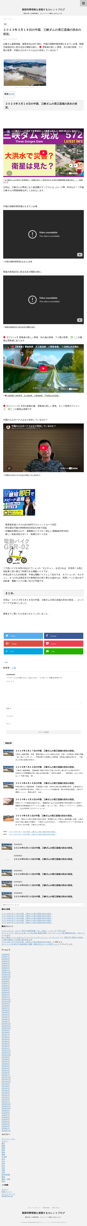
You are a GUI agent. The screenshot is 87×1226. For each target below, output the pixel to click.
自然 (3, 1168)
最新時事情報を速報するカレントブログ (43, 9)
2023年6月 (6, 1037)
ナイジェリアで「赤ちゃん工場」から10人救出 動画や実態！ (25, 933)
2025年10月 (6, 977)
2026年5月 (6, 961)
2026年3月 (6, 966)
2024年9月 (6, 1003)
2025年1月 (6, 997)
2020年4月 (6, 1122)
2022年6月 (6, 1064)
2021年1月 (6, 1102)
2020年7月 (6, 1115)
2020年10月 (6, 1108)
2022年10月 (6, 1055)
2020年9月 (6, 1111)
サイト (8, 724)
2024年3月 (6, 1017)
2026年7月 (6, 957)
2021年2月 (6, 1099)
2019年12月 (6, 1131)
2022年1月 (6, 1075)
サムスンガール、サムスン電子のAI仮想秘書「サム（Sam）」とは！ (28, 931)
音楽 (3, 1181)
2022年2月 (6, 1073)
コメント (10, 681)
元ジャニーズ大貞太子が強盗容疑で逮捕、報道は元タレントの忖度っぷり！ (30, 944)
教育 (3, 1150)
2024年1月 (6, 1021)
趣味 (3, 1177)
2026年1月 (6, 970)
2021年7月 (6, 1088)
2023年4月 (6, 1041)
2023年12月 (6, 1024)
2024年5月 (6, 1012)
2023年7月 (6, 1035)
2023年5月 (6, 1039)
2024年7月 (6, 1008)
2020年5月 (6, 1120)
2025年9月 (6, 979)
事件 (6, 662)
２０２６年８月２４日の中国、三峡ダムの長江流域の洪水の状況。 (44, 848)
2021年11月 (6, 1079)
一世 (14, 668)
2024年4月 (6, 1015)
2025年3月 (6, 992)
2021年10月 (6, 1082)
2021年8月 (6, 1086)
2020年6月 (6, 1117)
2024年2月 (6, 1019)
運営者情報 (46, 1207)
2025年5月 (6, 988)
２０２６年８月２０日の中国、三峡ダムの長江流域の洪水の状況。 (44, 896)
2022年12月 (6, 1050)
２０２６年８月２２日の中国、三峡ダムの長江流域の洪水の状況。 (44, 874)
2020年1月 (6, 1128)
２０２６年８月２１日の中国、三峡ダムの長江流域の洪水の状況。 (44, 885)
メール (9, 716)
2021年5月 (6, 1093)
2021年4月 (6, 1095)
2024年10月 (6, 1001)
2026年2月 (6, 968)
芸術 (3, 1172)
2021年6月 (6, 1091)
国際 (3, 1146)
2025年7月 (6, 983)
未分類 (4, 1157)
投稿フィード (7, 1192)
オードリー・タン (8, 1139)
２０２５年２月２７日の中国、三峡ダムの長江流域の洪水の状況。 (45, 751)
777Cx (59, 931)
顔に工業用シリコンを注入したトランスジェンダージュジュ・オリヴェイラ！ (31, 937)
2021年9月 (6, 1084)
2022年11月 (6, 1053)
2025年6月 (6, 986)
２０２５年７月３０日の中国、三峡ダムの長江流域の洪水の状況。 (27, 942)
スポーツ (5, 1141)
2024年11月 (6, 999)
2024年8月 (6, 1006)
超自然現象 (6, 1175)
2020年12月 (6, 1104)
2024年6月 (6, 1010)
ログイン (5, 1189)
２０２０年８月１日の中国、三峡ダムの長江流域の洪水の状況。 (44, 816)
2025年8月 (6, 981)
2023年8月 (6, 1032)
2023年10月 (6, 1028)
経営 (3, 1166)
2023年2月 (6, 1046)
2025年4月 (6, 990)
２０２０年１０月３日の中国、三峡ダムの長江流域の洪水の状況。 (45, 799)
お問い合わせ (56, 1207)
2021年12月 (6, 1077)
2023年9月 (6, 1030)
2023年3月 (6, 1044)
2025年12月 (6, 972)
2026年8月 (6, 954)
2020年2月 (6, 1126)
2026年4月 (6, 963)
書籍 (3, 1154)
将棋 (3, 1148)
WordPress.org (7, 1196)
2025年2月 (6, 995)
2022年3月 (6, 1070)
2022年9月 (6, 1057)
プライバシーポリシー (33, 1207)
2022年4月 (6, 1068)
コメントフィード (8, 1194)
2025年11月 (6, 974)
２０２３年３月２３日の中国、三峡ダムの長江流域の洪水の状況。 (33, 834)
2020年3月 (6, 1124)
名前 (8, 708)
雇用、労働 (6, 1179)
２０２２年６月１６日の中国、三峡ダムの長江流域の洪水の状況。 (45, 783)
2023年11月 (6, 1026)
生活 (3, 1159)
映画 (3, 1152)
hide (11, 94)
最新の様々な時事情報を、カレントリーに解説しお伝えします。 (43, 1217)
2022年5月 (6, 1066)
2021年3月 (6, 1097)
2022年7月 (6, 1061)
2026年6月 (6, 959)
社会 (3, 1161)
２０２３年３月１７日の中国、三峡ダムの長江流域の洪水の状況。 (33, 832)
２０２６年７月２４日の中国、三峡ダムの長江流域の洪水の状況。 (45, 767)
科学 (3, 1163)
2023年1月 (6, 1048)
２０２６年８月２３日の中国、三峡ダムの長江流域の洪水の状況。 (44, 859)
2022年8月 (6, 1059)
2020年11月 (6, 1106)
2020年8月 (6, 1113)
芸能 (3, 1170)
